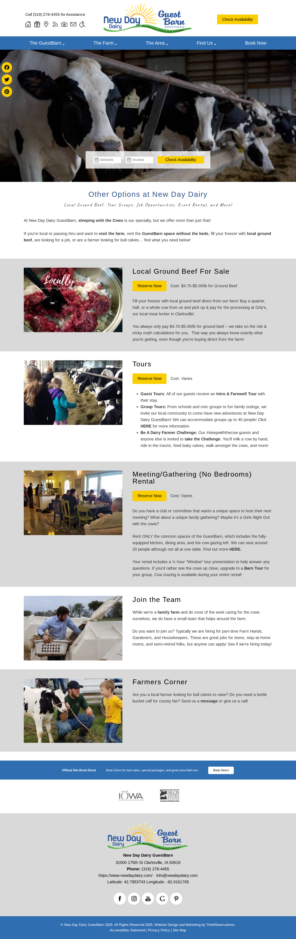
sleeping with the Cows (100, 220)
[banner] (148, 770)
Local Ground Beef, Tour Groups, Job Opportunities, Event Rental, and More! (148, 205)
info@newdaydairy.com (177, 875)
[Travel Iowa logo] (131, 801)
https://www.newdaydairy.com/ (125, 875)
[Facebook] (7, 67)
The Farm (103, 43)
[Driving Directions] (46, 24)
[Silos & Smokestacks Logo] (170, 801)
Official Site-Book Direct (79, 770)
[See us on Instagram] (134, 899)
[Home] (28, 24)
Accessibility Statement (127, 930)
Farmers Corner (160, 681)
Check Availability (237, 19)
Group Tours (153, 407)
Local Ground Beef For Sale (181, 271)
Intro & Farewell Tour (236, 394)
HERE (146, 426)
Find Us (205, 43)
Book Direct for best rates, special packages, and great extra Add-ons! (152, 770)
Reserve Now (149, 286)
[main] (148, 230)
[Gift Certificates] (37, 24)
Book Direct (221, 770)
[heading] (148, 199)
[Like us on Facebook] (120, 899)
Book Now (255, 43)
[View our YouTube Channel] (148, 899)
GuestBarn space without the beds (175, 233)
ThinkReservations (220, 925)
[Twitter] (7, 79)
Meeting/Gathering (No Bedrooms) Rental (192, 478)
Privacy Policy (159, 930)
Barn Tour (253, 568)
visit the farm (111, 233)
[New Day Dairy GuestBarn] (148, 32)
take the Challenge (202, 439)
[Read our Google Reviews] (162, 899)
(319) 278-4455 (46, 14)
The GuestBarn (45, 43)
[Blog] (55, 24)
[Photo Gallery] (64, 24)
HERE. (235, 549)
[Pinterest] (7, 92)
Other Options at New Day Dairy (148, 194)
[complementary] (148, 296)
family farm (169, 612)
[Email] (73, 24)
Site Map (179, 930)
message (209, 701)
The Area (155, 43)
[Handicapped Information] (82, 24)
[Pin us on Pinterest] (176, 899)
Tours (142, 363)
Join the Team (156, 599)
